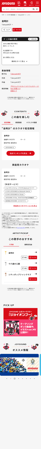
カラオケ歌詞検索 (11, 15)
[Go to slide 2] (10, 378)
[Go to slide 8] (34, 378)
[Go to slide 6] (26, 378)
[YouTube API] (21, 227)
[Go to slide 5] (22, 378)
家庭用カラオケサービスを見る (25, 206)
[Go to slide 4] (18, 378)
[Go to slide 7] (30, 378)
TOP (3, 15)
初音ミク (13, 91)
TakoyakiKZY (21, 15)
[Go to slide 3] (14, 378)
